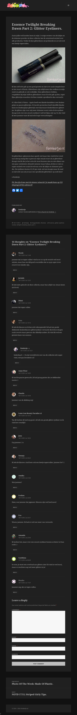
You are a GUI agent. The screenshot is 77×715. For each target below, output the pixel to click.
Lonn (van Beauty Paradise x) (30, 413)
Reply (15, 270)
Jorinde (21, 278)
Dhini (20, 301)
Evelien (21, 495)
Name (14, 637)
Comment (16, 610)
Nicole (20, 253)
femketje (26, 223)
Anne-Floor (22, 371)
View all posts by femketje (46, 212)
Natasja (21, 456)
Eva (19, 515)
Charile (21, 393)
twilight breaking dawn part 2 (26, 225)
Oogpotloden (36, 223)
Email (14, 646)
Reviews (43, 223)
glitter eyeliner (59, 223)
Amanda (21, 535)
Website (15, 654)
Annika (21, 476)
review (14, 225)
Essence (51, 223)
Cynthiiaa (22, 558)
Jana (20, 436)
